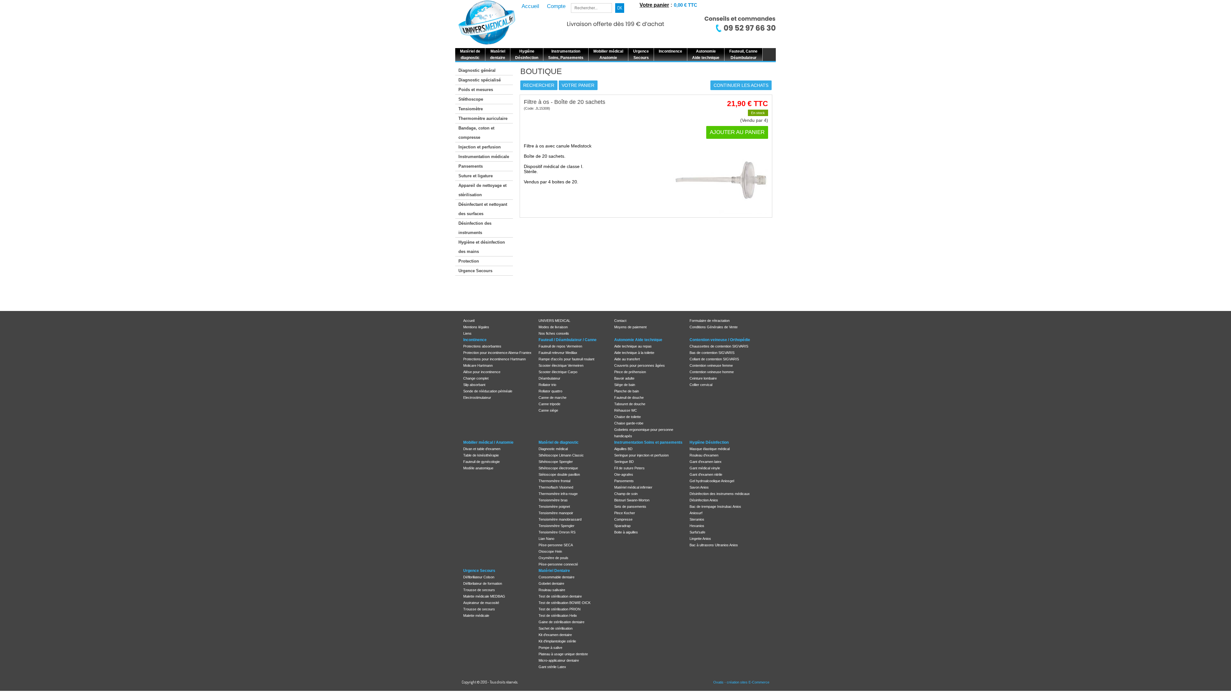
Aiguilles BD (623, 449)
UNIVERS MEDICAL (554, 321)
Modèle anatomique (478, 468)
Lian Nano (546, 539)
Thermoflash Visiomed (556, 487)
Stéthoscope (470, 99)
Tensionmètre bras (553, 500)
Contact (620, 321)
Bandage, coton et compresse (476, 133)
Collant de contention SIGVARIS (714, 359)
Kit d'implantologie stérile (557, 641)
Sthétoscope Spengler (556, 462)
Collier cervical (701, 385)
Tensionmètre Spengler (556, 526)
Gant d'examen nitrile (706, 474)
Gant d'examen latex (706, 462)
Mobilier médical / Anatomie (488, 442)
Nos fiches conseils (554, 333)
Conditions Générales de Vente (714, 327)
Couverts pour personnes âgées (639, 365)
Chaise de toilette (627, 417)
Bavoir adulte (624, 378)
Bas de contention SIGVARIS (712, 353)
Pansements (470, 166)
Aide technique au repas (633, 346)
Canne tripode (549, 404)
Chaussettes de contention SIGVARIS (719, 346)
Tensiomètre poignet (554, 506)
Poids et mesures (475, 89)
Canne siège (548, 410)
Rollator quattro (550, 391)
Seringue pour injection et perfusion (641, 455)
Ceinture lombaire (703, 378)
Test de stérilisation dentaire (560, 596)
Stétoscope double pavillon (559, 474)
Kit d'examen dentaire (555, 635)
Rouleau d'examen (704, 455)
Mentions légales (476, 327)
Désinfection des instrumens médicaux (720, 494)
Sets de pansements (630, 506)
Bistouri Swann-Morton (631, 500)
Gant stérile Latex (552, 667)
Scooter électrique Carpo (558, 372)
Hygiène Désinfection (709, 442)
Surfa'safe (697, 532)
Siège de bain (624, 385)
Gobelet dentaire (551, 583)
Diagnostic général (477, 70)
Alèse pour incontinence (481, 372)
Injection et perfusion (479, 147)
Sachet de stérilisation (556, 628)
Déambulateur (549, 378)
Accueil (468, 321)
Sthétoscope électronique (558, 468)
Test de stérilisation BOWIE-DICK (564, 603)
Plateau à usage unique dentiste (563, 654)
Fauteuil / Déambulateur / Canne (568, 340)
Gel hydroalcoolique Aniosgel (712, 481)
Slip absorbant (474, 385)
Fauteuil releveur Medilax (558, 353)
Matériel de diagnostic (559, 442)
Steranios (697, 519)
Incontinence (475, 340)
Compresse (623, 519)
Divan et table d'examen (481, 449)
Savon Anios (699, 487)
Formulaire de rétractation (710, 321)
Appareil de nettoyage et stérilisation (482, 190)
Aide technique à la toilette (634, 353)
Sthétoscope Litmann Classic (561, 455)
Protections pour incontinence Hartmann (494, 359)
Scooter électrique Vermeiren (561, 365)
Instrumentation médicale (483, 156)
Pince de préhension (630, 372)
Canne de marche (552, 397)
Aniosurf (696, 513)
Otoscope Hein (550, 551)
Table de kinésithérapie (481, 455)
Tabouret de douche (629, 404)
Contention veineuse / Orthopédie (720, 340)
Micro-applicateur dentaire (559, 660)
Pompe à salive (550, 648)
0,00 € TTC (685, 5)
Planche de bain (626, 391)
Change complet (476, 378)
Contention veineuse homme (712, 372)
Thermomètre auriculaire (482, 118)
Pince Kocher (624, 513)
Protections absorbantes (482, 346)
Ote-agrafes (623, 474)
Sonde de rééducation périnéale (487, 391)
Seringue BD (624, 462)
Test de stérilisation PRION (560, 609)
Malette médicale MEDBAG (484, 596)
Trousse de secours (479, 590)
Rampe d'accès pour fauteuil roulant (566, 359)
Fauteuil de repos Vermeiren (560, 346)
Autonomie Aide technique (638, 340)
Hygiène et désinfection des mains (481, 247)
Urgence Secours (475, 270)
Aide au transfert (627, 359)
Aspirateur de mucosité (481, 603)
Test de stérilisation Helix (558, 615)
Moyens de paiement (630, 327)
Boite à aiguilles (626, 532)
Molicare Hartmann (478, 365)
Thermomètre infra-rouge (558, 494)
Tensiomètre (470, 108)
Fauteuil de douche (629, 397)
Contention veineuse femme (711, 365)
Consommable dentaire (556, 577)
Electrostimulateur (477, 397)
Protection (468, 261)
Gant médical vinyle (705, 468)
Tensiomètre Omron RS (557, 532)
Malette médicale (476, 615)
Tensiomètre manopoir (556, 513)
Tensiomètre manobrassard (560, 519)
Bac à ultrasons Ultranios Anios (714, 545)
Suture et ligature (475, 175)
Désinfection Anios (704, 500)
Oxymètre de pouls (553, 558)
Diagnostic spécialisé (479, 80)
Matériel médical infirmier (633, 487)
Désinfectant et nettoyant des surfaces (482, 209)
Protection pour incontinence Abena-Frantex (497, 353)
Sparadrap (622, 526)
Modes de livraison (553, 327)
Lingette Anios (700, 539)
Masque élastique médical (710, 449)
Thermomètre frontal (554, 481)
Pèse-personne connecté (558, 564)
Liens (467, 333)
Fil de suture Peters (629, 468)
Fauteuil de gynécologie (481, 462)
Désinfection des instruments (474, 228)
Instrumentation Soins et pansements (648, 442)
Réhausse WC (625, 410)
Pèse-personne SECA (556, 545)
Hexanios (697, 526)
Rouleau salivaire (552, 590)
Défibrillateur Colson (478, 577)
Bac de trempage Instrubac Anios (715, 506)
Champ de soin (626, 494)
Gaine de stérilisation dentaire (561, 622)
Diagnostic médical (553, 449)
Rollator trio (547, 385)
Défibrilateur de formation (482, 583)
